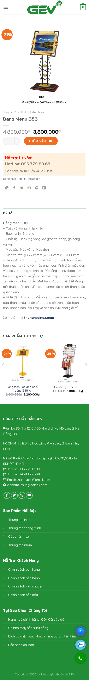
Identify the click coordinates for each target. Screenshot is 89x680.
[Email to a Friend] (29, 187)
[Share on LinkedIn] (44, 187)
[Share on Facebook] (14, 187)
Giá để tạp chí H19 (66, 387)
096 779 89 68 (30, 469)
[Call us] (21, 495)
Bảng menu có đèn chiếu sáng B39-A (22, 388)
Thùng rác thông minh (24, 528)
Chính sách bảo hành (24, 578)
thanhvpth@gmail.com (33, 479)
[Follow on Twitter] (14, 495)
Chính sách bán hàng (24, 569)
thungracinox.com (33, 485)
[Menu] (5, 7)
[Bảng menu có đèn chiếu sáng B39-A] (22, 362)
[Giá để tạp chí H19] (66, 362)
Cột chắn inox (18, 536)
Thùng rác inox (19, 520)
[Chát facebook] (80, 631)
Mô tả (7, 212)
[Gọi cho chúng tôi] (80, 660)
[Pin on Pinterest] (36, 187)
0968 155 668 (29, 474)
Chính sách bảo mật (23, 595)
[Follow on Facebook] (7, 495)
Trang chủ (9, 112)
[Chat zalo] (80, 645)
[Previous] (3, 372)
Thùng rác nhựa (20, 545)
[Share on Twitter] (21, 187)
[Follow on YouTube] (29, 495)
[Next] (86, 372)
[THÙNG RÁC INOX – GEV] (44, 7)
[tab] (44, 213)
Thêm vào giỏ (41, 141)
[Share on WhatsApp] (7, 187)
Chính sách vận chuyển (25, 586)
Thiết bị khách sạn (33, 112)
